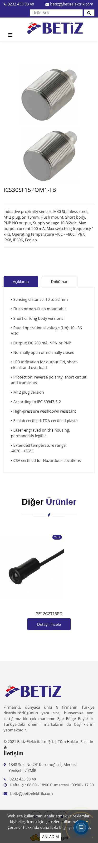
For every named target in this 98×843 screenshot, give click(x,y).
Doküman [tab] (60, 281)
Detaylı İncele (49, 624)
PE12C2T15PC (49, 614)
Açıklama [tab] (21, 281)
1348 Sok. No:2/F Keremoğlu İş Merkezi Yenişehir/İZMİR (43, 767)
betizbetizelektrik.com (71, 4)
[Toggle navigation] (10, 36)
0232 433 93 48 (21, 4)
